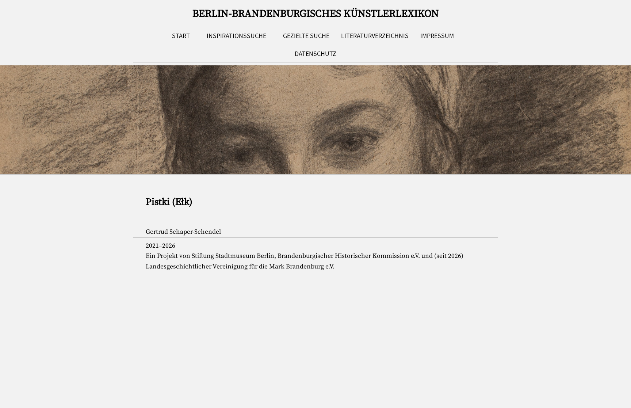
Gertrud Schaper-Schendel (183, 232)
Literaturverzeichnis (375, 36)
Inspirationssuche (236, 36)
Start (181, 36)
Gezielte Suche (306, 36)
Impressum (437, 36)
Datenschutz (315, 54)
